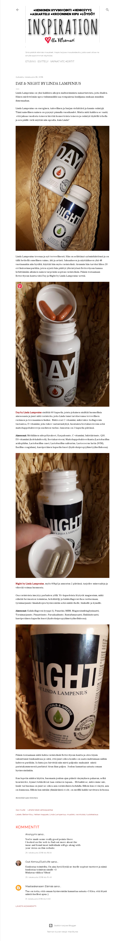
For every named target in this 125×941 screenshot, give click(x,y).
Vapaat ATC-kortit (62, 61)
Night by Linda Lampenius (30, 583)
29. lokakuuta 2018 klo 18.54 (38, 852)
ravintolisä (80, 814)
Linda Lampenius (57, 814)
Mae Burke (73, 931)
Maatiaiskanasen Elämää (39, 886)
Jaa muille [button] (20, 810)
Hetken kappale (41, 814)
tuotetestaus (92, 814)
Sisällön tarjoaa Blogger (65, 925)
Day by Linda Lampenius (29, 412)
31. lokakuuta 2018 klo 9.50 (38, 899)
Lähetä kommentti (26, 906)
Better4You (27, 814)
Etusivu (30, 61)
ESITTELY (43, 61)
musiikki (71, 814)
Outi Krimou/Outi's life (37, 861)
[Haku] (107, 9)
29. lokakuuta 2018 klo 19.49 (38, 877)
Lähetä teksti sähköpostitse (40, 810)
